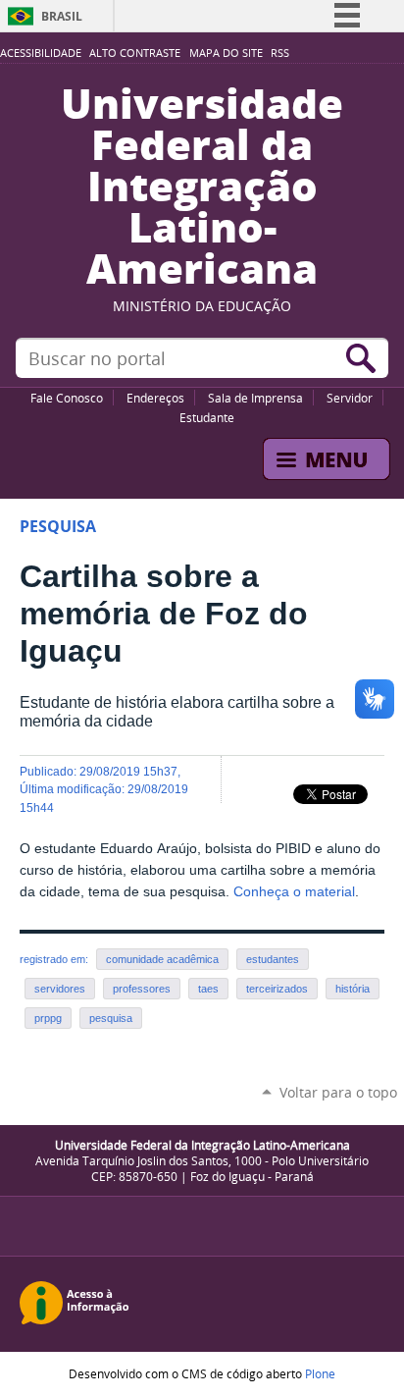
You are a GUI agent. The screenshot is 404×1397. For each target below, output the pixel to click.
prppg (48, 1018)
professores (142, 988)
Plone (320, 1373)
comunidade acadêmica (162, 959)
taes (208, 988)
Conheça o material (294, 892)
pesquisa (110, 1018)
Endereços (155, 397)
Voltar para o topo (338, 1092)
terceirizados (277, 988)
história (352, 988)
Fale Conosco (66, 397)
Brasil (61, 16)
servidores (59, 988)
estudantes (272, 959)
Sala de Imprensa (255, 397)
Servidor (350, 397)
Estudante (206, 417)
